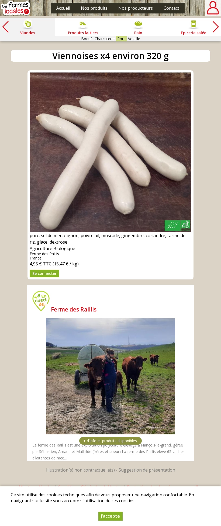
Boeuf (86, 38)
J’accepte (110, 516)
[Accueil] (15, 8)
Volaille (134, 38)
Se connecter (44, 273)
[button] (215, 27)
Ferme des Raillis (73, 309)
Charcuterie (105, 38)
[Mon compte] (213, 8)
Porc (121, 38)
